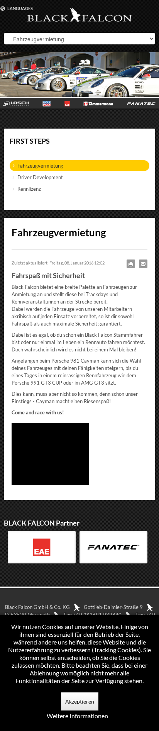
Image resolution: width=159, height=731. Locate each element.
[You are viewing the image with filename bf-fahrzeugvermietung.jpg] (50, 454)
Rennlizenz (29, 189)
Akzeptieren (79, 701)
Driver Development (40, 177)
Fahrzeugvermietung (40, 166)
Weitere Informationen (77, 715)
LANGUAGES (20, 8)
